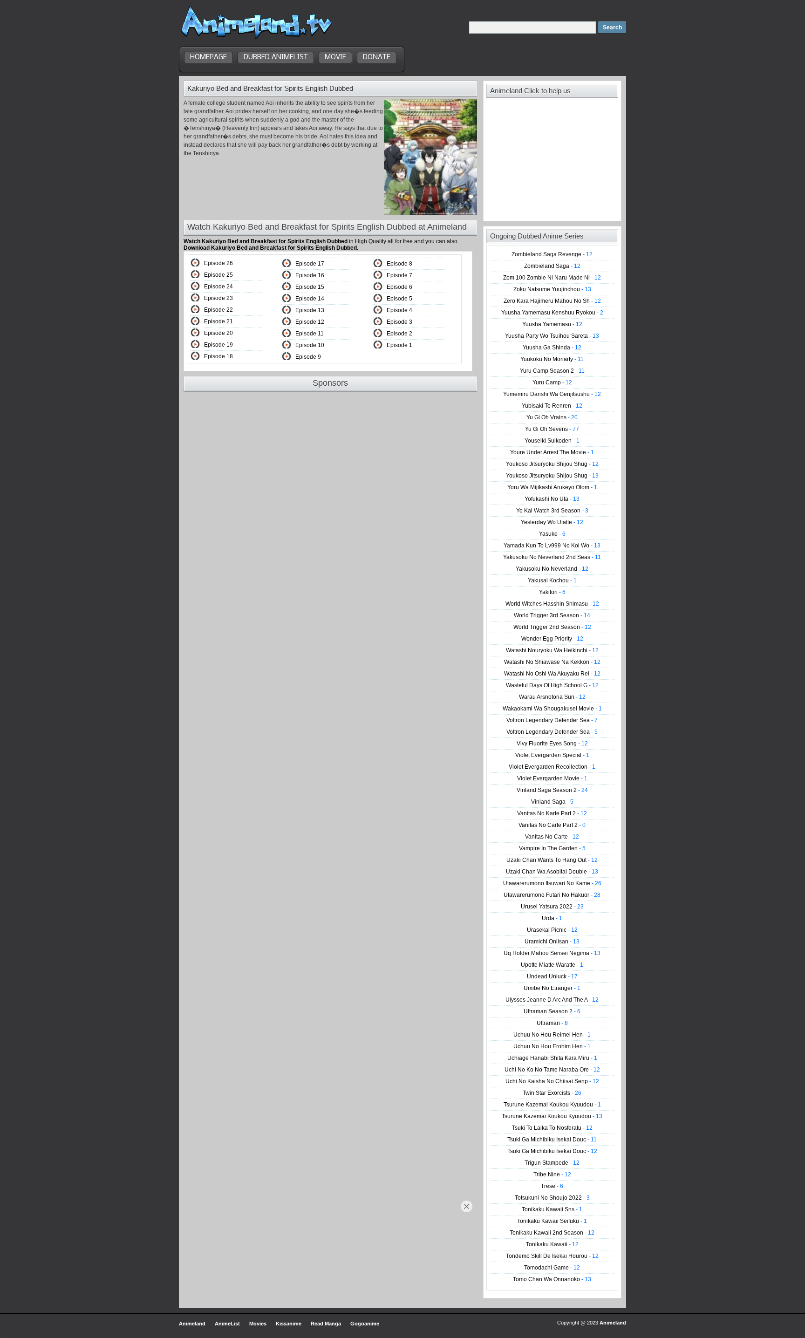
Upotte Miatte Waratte (552, 965)
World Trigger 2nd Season (552, 627)
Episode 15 (309, 287)
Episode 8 (399, 263)
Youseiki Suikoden (552, 440)
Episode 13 (309, 310)
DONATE (376, 57)
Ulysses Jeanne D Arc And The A (552, 1000)
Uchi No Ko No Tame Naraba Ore (552, 1069)
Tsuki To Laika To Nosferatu (552, 1128)
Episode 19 (218, 344)
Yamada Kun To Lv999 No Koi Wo (552, 545)
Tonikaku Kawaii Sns (552, 1209)
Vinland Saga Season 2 (552, 790)
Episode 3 (399, 322)
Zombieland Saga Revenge (552, 254)
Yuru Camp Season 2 (552, 371)
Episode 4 (399, 310)
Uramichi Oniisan (552, 941)
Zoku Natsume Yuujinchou (552, 289)
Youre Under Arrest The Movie (552, 452)
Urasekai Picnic (552, 930)
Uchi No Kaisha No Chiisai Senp (552, 1081)
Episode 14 (309, 298)
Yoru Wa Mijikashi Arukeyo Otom (552, 487)
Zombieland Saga (552, 266)
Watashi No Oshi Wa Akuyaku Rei (552, 673)
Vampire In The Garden (552, 848)
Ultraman (552, 1023)
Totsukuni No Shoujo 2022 (552, 1198)
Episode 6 (399, 287)
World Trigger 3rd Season (552, 615)
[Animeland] (256, 38)
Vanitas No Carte (552, 836)
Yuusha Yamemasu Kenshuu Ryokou (552, 312)
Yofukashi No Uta (552, 499)
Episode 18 (218, 356)
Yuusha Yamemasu (552, 324)
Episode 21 (218, 321)
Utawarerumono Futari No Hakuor (552, 895)
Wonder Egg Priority (552, 638)
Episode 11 (309, 333)
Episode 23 (218, 298)
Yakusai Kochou (552, 580)
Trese (552, 1186)
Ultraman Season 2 (552, 1011)
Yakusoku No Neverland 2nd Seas (552, 557)
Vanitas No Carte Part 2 (552, 825)
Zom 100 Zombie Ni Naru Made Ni (552, 277)
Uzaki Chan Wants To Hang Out (552, 860)
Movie (335, 57)
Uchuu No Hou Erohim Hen (552, 1046)
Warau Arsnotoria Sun (552, 697)
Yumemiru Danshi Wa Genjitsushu (552, 394)
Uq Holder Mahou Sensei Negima (552, 953)
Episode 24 (218, 286)
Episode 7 (399, 275)
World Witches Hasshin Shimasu (552, 604)
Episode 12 (309, 322)
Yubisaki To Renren (552, 406)
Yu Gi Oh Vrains (552, 417)
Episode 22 (218, 310)
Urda (552, 918)
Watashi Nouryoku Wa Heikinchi (552, 650)
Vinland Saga (552, 802)
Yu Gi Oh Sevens (552, 429)
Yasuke (552, 534)
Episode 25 (218, 275)
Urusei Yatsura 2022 (552, 906)
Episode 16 (309, 275)
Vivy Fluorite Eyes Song (552, 743)
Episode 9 (308, 357)
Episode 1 (399, 345)
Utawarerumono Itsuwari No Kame (552, 883)
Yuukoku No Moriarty (552, 359)
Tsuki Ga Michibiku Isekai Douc (552, 1139)
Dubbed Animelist (276, 57)
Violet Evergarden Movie (552, 778)
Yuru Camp (552, 382)
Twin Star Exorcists (552, 1093)
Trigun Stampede (552, 1163)
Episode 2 (399, 333)
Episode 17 (309, 263)
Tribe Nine (552, 1174)
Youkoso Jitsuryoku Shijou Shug (552, 464)
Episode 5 (399, 298)
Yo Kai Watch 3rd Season (552, 510)
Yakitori (552, 592)
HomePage (208, 57)
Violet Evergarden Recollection (552, 767)
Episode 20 (218, 333)
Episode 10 (309, 345)
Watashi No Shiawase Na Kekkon (552, 662)
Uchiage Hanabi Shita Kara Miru (552, 1058)
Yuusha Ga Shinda (552, 347)
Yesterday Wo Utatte (552, 522)
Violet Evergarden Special (552, 755)
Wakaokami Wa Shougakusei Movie (552, 708)
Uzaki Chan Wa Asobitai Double (552, 871)
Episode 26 (218, 263)
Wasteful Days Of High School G (552, 685)
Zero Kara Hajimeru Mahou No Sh (552, 301)
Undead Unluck (552, 976)
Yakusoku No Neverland (552, 569)
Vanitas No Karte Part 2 (552, 813)
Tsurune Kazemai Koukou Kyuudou (552, 1104)
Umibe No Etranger (552, 988)
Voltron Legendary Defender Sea (552, 720)
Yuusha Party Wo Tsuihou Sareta (552, 336)
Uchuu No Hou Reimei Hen (552, 1034)
